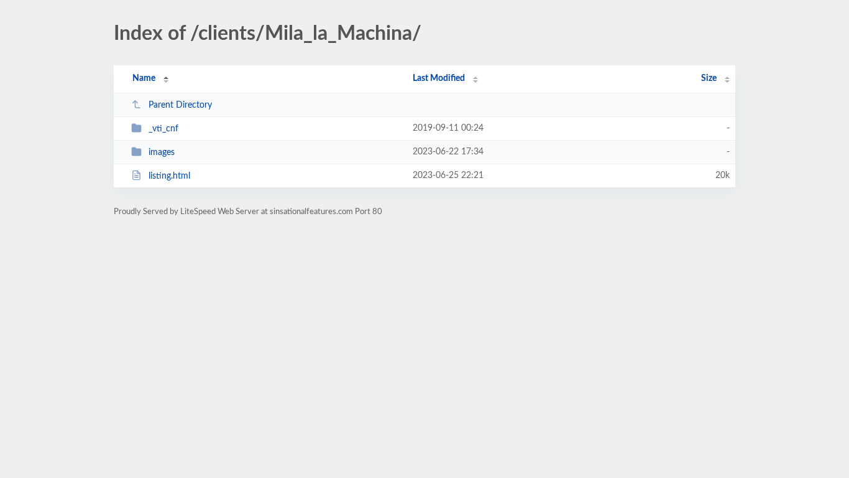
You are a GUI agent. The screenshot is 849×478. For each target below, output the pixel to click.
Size (709, 78)
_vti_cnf (163, 128)
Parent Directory (180, 105)
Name (143, 78)
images (162, 152)
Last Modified (439, 78)
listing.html (169, 176)
